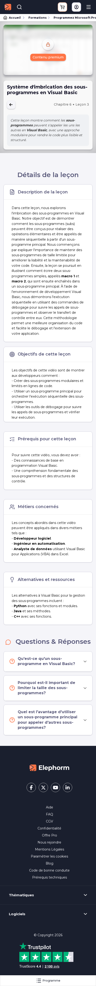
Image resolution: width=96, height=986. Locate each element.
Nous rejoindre (49, 842)
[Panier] (62, 7)
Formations (37, 17)
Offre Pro (49, 835)
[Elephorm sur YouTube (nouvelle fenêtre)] (55, 787)
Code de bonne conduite (49, 870)
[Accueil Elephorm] (49, 767)
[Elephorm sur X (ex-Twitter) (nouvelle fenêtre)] (43, 787)
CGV (49, 821)
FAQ (49, 814)
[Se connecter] (76, 7)
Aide (49, 807)
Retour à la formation (11, 104)
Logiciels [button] (17, 914)
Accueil (14, 17)
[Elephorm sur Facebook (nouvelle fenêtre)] (31, 787)
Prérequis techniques (49, 877)
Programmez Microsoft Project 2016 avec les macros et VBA (73, 17)
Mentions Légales (49, 849)
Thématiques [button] (21, 895)
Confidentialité (49, 828)
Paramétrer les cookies (49, 856)
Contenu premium (48, 57)
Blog (49, 863)
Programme (51, 980)
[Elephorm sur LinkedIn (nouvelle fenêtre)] (67, 787)
